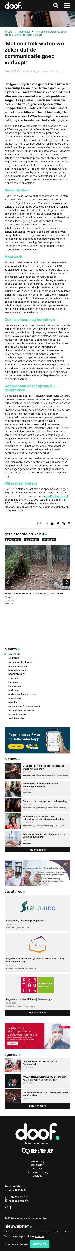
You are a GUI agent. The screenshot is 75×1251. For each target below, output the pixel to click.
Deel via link (63, 523)
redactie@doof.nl (19, 1200)
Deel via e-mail (69, 523)
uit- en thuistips (17, 714)
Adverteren (37, 1164)
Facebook (11, 1207)
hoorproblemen (16, 674)
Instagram (6, 1207)
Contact (37, 1168)
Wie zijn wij (37, 1161)
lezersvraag (14, 686)
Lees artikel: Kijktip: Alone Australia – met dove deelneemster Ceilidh (38, 575)
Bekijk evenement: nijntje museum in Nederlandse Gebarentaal (38, 1065)
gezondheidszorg (18, 666)
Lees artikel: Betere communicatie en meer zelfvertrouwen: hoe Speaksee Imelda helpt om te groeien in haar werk (38, 821)
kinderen (13, 682)
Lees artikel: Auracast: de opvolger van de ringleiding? (38, 805)
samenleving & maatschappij (24, 706)
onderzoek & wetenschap (22, 694)
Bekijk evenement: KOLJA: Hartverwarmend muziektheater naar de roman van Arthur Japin (38, 1081)
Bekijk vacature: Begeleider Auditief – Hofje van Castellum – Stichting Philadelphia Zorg (38, 952)
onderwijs (13, 690)
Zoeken (55, 5)
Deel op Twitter (58, 523)
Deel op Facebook (47, 523)
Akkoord (39, 1244)
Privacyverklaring (37, 1172)
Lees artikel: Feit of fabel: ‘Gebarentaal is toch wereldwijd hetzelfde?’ (38, 789)
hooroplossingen (17, 670)
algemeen (44, 71)
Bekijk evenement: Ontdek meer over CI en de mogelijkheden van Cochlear (38, 1096)
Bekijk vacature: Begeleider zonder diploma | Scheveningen (38, 992)
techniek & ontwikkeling (21, 710)
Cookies (37, 1175)
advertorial (29, 71)
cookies (39, 1236)
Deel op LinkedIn (52, 523)
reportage (13, 702)
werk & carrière (16, 718)
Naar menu (66, 5)
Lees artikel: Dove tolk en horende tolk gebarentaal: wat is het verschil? (38, 771)
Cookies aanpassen (16, 1244)
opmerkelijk (14, 698)
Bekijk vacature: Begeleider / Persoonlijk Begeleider (38, 913)
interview (56, 71)
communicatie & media (20, 662)
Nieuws (11, 649)
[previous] (8, 582)
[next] (66, 582)
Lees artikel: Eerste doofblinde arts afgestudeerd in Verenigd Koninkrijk (38, 839)
